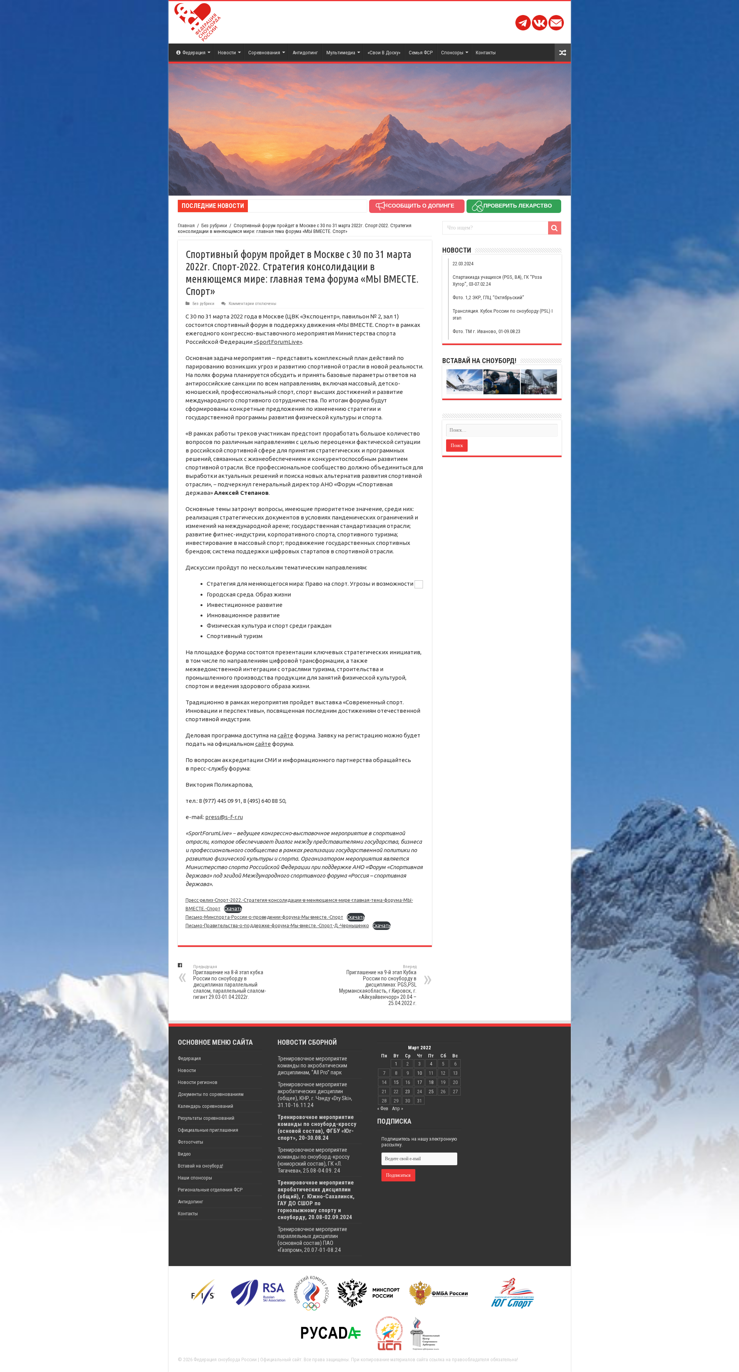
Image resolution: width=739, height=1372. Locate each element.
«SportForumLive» (278, 341)
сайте (285, 735)
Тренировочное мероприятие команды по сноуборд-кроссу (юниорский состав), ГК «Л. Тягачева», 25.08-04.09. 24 (313, 1160)
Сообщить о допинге (421, 206)
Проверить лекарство (517, 206)
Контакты (486, 52)
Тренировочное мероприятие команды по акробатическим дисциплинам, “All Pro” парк (312, 1065)
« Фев (382, 1108)
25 (431, 1091)
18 (431, 1082)
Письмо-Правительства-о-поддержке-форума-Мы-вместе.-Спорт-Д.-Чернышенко (277, 925)
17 (419, 1082)
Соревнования (264, 52)
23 (407, 1091)
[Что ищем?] (554, 228)
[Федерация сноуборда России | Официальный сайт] (197, 20)
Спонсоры (452, 52)
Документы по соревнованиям (211, 1094)
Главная (186, 225)
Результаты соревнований (206, 1118)
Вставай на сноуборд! (200, 1166)
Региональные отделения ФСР (210, 1190)
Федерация (194, 52)
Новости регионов (197, 1082)
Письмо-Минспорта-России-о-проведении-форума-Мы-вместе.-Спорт (264, 917)
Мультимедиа (340, 52)
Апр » (397, 1108)
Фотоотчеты (190, 1142)
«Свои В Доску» (384, 52)
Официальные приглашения (208, 1130)
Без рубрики (214, 225)
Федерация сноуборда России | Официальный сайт (247, 1359)
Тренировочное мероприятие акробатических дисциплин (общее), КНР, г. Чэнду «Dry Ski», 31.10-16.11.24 (315, 1095)
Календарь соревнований (205, 1106)
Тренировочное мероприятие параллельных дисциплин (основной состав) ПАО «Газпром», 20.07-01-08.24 (312, 1239)
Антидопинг (305, 52)
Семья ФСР (421, 52)
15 (396, 1082)
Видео (184, 1154)
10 (419, 1073)
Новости (227, 52)
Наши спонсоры (195, 1178)
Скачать (233, 908)
